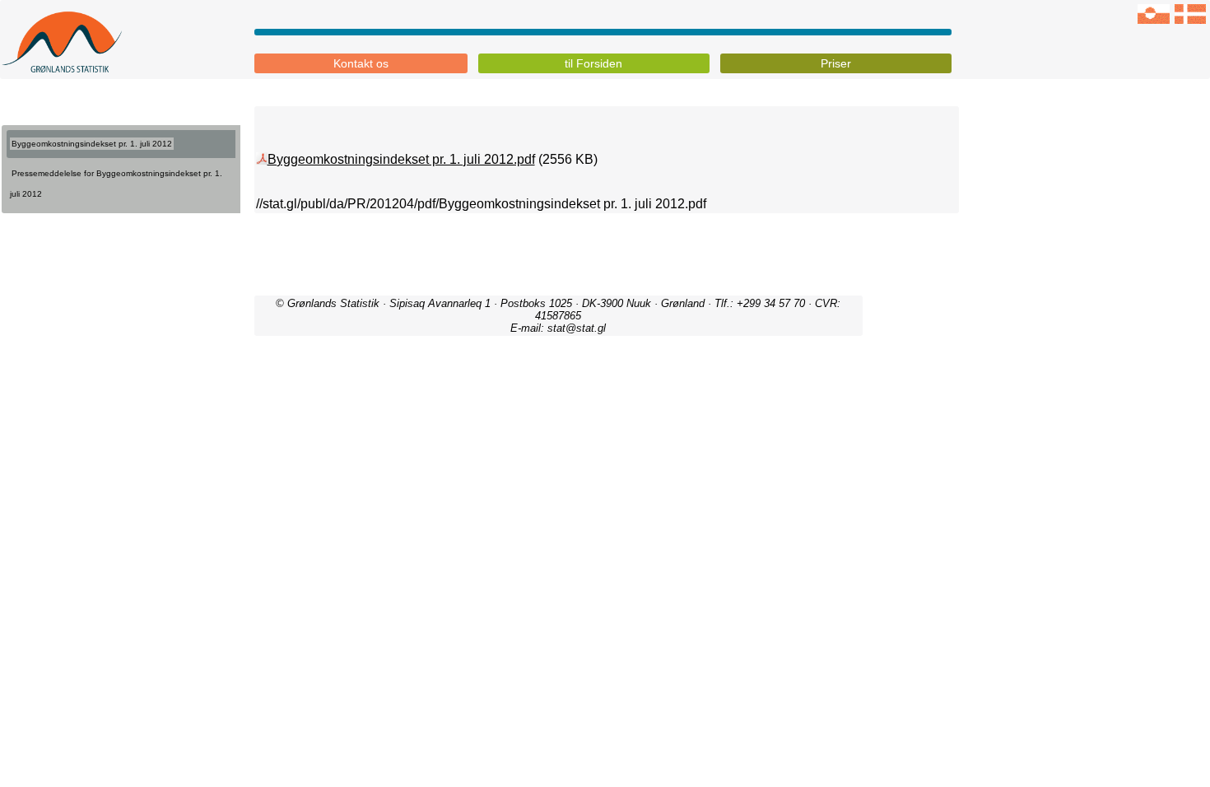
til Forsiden (593, 63)
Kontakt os (361, 63)
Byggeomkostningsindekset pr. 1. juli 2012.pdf (401, 159)
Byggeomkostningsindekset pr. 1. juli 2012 (92, 143)
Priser (836, 63)
